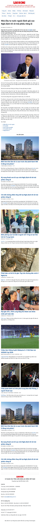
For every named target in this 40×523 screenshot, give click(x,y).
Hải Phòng (3, 395)
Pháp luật (31, 10)
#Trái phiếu (5, 126)
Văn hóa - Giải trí (23, 13)
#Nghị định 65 (6, 130)
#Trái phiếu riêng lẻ (7, 129)
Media (13, 10)
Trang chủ (4, 10)
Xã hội (9, 10)
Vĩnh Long (3, 318)
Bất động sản (31, 13)
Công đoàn (15, 13)
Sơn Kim (34, 168)
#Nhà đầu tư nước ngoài (8, 124)
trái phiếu (30, 30)
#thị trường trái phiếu (8, 127)
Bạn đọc (9, 13)
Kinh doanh (25, 10)
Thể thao (19, 10)
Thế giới (10, 16)
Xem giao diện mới (21, 16)
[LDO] (20, 148)
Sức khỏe (4, 16)
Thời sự (3, 13)
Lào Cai (2, 241)
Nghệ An (3, 280)
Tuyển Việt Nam (4, 356)
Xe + (14, 16)
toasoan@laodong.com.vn (10, 496)
